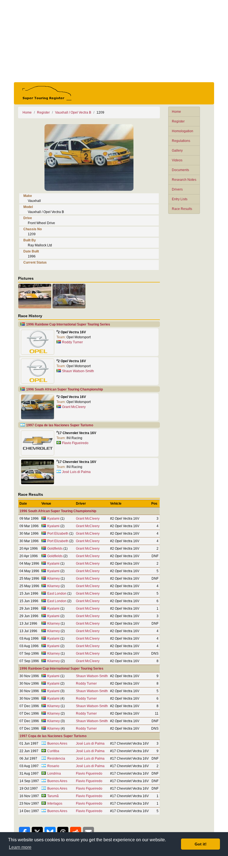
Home (176, 112)
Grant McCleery (74, 407)
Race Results (182, 209)
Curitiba (53, 751)
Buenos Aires (57, 743)
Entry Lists (179, 199)
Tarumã (53, 796)
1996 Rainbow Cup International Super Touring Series (68, 324)
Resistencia (56, 758)
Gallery (177, 150)
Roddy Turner (72, 342)
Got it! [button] (201, 844)
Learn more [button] (20, 847)
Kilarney (53, 578)
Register (178, 121)
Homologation (182, 131)
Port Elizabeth (57, 533)
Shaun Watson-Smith (78, 371)
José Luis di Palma (76, 472)
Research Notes (184, 180)
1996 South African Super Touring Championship (64, 389)
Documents (180, 170)
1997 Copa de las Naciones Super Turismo (59, 425)
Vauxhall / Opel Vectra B (73, 112)
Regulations (181, 141)
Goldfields (55, 548)
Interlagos (54, 803)
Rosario (53, 766)
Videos (177, 160)
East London (56, 593)
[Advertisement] (114, 41)
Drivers (177, 189)
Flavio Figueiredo (75, 443)
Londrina (54, 773)
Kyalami (53, 518)
